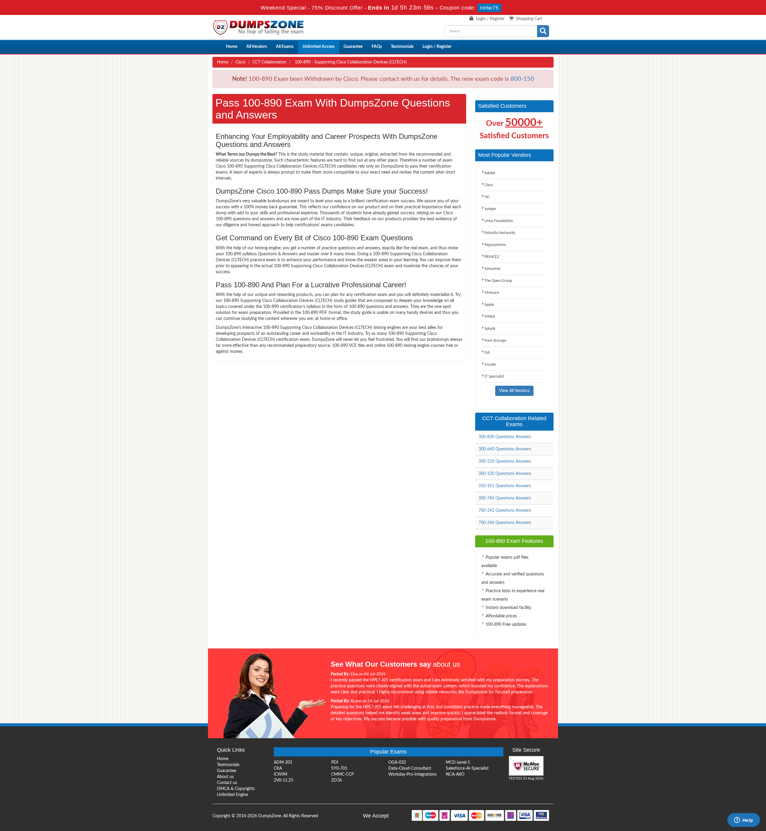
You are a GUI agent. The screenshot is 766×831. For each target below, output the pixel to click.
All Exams (285, 47)
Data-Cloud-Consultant (409, 768)
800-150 (522, 79)
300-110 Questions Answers (504, 461)
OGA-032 (397, 762)
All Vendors (256, 47)
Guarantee (353, 47)
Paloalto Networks (499, 233)
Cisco (240, 62)
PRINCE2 (491, 257)
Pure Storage (495, 340)
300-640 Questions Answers (504, 449)
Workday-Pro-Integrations (412, 774)
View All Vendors (514, 391)
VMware (491, 293)
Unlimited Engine (232, 795)
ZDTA (336, 780)
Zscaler (490, 364)
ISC (487, 197)
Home (231, 47)
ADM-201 (283, 762)
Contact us (227, 783)
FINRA (489, 317)
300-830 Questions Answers (504, 437)
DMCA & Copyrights (236, 789)
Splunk (489, 328)
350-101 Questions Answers (504, 486)
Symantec (492, 269)
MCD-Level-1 (458, 762)
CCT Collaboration (269, 62)
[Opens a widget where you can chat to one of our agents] (743, 820)
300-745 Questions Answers (504, 498)
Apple (489, 305)
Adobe (489, 173)
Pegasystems (495, 245)
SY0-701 (339, 768)
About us (225, 777)
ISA (487, 352)
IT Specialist (494, 376)
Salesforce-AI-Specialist (467, 768)
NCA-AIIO (455, 774)
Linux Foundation (498, 221)
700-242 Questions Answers (504, 510)
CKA (278, 768)
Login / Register (490, 19)
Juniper (490, 209)
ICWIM (280, 774)
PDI (334, 762)
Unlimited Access (319, 47)
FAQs (377, 47)
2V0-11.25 (283, 780)
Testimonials (402, 47)
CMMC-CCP (342, 774)
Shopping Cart (529, 19)
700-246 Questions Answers (504, 523)
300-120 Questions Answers (504, 474)
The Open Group (498, 281)
